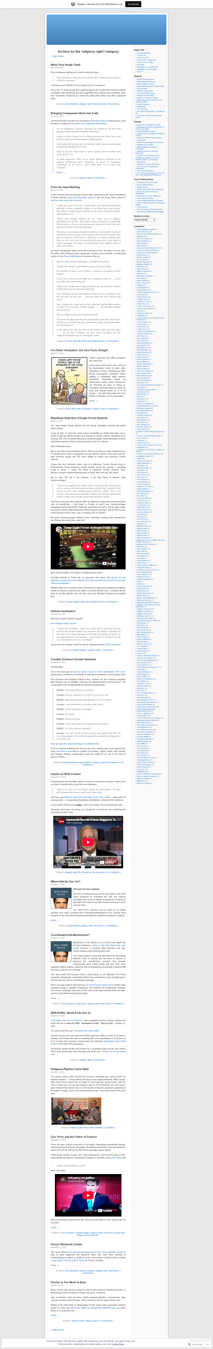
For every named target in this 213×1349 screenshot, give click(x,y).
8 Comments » (114, 104)
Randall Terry (142, 588)
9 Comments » (111, 926)
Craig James (142, 324)
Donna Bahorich (143, 375)
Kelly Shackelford (143, 491)
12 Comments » (106, 1321)
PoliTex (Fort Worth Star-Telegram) (150, 189)
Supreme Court (143, 683)
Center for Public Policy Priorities (149, 138)
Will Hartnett (141, 781)
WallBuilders (141, 771)
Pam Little (141, 551)
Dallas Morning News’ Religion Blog (150, 86)
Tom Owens (141, 753)
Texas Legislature (144, 713)
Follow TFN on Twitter (145, 62)
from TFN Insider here (111, 644)
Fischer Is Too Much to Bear (68, 1282)
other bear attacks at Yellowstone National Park (92, 1308)
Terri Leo (140, 695)
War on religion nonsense (147, 776)
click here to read (64, 751)
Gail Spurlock (142, 420)
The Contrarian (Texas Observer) (149, 209)
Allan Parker (141, 243)
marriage (140, 524)
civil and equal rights (145, 308)
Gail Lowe (141, 417)
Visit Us (140, 72)
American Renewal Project (147, 250)
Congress (140, 315)
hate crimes (141, 438)
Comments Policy (143, 53)
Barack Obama (143, 262)
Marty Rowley (142, 528)
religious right (85, 104)
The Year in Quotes (144, 732)
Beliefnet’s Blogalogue (145, 79)
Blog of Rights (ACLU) (145, 84)
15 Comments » (112, 341)
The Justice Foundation (146, 725)
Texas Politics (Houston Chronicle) (150, 200)
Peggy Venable (143, 567)
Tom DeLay (141, 746)
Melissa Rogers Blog (145, 91)
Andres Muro (142, 255)
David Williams (142, 362)
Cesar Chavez (142, 297)
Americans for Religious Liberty (149, 125)
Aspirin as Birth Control (66, 774)
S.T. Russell (141, 646)
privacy (139, 584)
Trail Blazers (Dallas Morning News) (150, 212)
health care (141, 443)
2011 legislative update (146, 229)
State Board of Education (147, 667)
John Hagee (142, 479)
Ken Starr (140, 496)
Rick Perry (98, 926)
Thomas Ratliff (142, 736)
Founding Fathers (144, 410)
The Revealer (142, 109)
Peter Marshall (142, 572)
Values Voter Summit (92, 1127)
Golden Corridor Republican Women (151, 431)
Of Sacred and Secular (146, 93)
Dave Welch (141, 345)
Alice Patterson (143, 241)
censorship (141, 294)
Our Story (140, 65)
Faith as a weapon (144, 403)
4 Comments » (99, 178)
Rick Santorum (99, 104)
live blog (140, 517)
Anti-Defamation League (146, 131)
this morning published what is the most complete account (96, 1252)
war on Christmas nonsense (147, 774)
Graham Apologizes (63, 611)
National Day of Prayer (145, 544)
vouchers (140, 769)
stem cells (141, 669)
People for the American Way (148, 155)
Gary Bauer (141, 422)
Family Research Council (146, 406)
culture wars (141, 329)
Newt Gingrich (85, 762)
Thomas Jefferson (144, 734)
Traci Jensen (142, 755)
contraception (142, 322)
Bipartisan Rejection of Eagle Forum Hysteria (79, 418)
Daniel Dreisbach (143, 343)
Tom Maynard (142, 750)
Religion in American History (147, 98)
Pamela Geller (142, 553)
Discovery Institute (144, 371)
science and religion (144, 658)
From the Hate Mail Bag (65, 187)
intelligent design (143, 456)
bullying (140, 285)
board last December (77, 197)
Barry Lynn (141, 266)
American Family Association (148, 248)
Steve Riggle (142, 674)
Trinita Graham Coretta (146, 757)
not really (116, 1158)
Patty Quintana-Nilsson (146, 565)
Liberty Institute (143, 512)
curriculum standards (145, 331)
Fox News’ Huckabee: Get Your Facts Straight (79, 350)
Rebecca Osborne (144, 600)
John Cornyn (142, 475)
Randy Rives (142, 591)
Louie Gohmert (143, 521)
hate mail (86, 341)
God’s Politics (142, 88)
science (140, 653)
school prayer (142, 651)
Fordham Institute (144, 408)
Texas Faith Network (73, 256)
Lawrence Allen (143, 503)
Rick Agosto (141, 623)
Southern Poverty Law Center (148, 164)
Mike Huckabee (84, 409)
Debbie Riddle (142, 366)
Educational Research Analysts (149, 385)
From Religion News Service (64, 623)
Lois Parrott (141, 519)
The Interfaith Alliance (145, 171)
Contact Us (141, 55)
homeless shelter (98, 121)
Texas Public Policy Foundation (149, 718)
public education (143, 586)
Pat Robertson (142, 560)
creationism (141, 327)
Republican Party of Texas (147, 620)
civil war (140, 311)
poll (138, 581)
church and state (73, 341)
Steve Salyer (142, 676)
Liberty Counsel (143, 510)
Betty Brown (141, 269)
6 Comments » (112, 409)
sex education (98, 872)
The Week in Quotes (145, 730)
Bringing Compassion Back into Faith (74, 113)
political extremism (144, 579)
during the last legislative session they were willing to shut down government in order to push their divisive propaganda (88, 580)
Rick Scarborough (144, 632)
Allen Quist (141, 245)
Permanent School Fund (146, 570)
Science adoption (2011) (146, 655)
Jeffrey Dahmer (143, 468)
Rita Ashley (141, 634)
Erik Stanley (141, 394)
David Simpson (143, 359)
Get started (133, 4)
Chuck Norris (142, 304)
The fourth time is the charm (86, 1031)
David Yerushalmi (143, 364)
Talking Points (142, 686)
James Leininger (86, 1271)
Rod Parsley (141, 641)
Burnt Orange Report (145, 185)
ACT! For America (143, 239)
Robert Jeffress (143, 639)
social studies (142, 665)
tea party (140, 688)
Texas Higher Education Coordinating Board (145, 710)
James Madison (143, 463)
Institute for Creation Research (149, 454)
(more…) (61, 172)
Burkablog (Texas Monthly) (147, 182)
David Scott (141, 357)
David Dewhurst (143, 352)
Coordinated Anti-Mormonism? (70, 935)
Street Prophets (143, 104)
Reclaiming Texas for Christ (147, 602)
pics (81, 1088)
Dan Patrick (71, 409)
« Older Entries (57, 56)
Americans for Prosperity (146, 252)
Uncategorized (142, 760)
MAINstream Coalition (145, 145)
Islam (69, 602)
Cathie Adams (142, 290)
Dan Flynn (141, 336)
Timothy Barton (143, 741)
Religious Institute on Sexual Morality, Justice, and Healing (147, 158)
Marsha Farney (143, 526)
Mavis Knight (142, 533)
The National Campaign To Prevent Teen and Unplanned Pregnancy (150, 174)
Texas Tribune (142, 207)
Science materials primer (146, 660)
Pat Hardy (141, 558)
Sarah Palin (141, 648)
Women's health (143, 783)
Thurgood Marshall (144, 739)
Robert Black (142, 637)
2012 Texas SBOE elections (148, 234)
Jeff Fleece (141, 465)
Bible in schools (143, 271)
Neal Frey (140, 546)
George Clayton (143, 427)
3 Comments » (117, 1003)
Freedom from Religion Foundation (150, 142)
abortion (140, 236)
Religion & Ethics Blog (145, 95)
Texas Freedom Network (146, 707)
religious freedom (143, 609)
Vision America (142, 767)
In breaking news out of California (66, 1020)
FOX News (141, 413)
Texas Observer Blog (145, 198)
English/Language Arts (146, 389)
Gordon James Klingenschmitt (148, 436)
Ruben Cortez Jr (143, 644)
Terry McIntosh (142, 697)
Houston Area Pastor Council (148, 445)
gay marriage (142, 424)
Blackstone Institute (144, 276)
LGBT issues (142, 507)
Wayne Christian (143, 778)
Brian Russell (142, 280)
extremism (141, 401)
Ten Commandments (145, 693)
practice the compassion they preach (90, 124)
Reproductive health (145, 618)
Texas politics (142, 716)
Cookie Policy (118, 1344)
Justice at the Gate (144, 486)
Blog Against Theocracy (146, 81)
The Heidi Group (143, 723)
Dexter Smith (142, 368)
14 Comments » (113, 872)
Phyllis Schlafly (142, 577)
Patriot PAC (141, 563)
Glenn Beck (141, 429)
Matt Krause (141, 531)
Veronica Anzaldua (144, 764)
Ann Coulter (141, 259)
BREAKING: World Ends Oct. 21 (71, 1012)
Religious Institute (144, 611)
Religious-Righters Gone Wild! (70, 1069)
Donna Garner (142, 378)
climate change (82, 1233)
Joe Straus (141, 472)
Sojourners (141, 162)
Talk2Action (141, 107)
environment (142, 392)
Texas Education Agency (146, 702)
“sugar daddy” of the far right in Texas (67, 1260)
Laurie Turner (142, 500)
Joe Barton (141, 470)
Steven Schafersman (145, 679)
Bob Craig (141, 278)
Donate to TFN (142, 58)
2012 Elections (71, 104)
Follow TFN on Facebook (146, 60)
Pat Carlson (141, 556)
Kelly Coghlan (142, 489)
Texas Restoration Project (147, 720)
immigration (141, 447)
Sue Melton (141, 681)
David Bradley (142, 350)
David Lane (81, 1003)
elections (140, 387)
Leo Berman (142, 505)
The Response (142, 727)
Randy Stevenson (144, 593)
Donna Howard (143, 380)
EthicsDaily (141, 140)
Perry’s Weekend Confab (66, 1244)
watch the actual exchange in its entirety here (79, 744)
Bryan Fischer (78, 1321)
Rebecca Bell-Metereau (146, 598)
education (141, 382)
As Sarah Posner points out (98, 985)
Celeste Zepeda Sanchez (147, 292)
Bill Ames (140, 273)
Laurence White (143, 498)
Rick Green (141, 625)
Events (139, 396)
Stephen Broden (143, 672)
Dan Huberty (142, 338)
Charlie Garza (142, 299)
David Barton (74, 926)
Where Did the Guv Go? (65, 881)
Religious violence (144, 616)
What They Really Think (66, 64)
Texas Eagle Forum (95, 602)
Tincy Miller (141, 743)
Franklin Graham (79, 650)
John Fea (140, 477)
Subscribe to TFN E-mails (146, 69)
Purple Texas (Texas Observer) (149, 196)
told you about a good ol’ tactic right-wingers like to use (99, 672)
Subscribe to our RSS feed (147, 67)
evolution (140, 399)
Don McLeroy (142, 373)
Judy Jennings (142, 482)
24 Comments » (92, 1235)
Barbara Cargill (142, 264)
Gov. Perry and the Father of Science (74, 1136)
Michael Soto (142, 535)
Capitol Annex (142, 187)
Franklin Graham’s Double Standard (73, 659)
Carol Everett (142, 287)
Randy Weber (142, 595)
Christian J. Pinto (143, 301)
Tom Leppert (142, 748)
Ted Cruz (140, 690)
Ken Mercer (141, 493)
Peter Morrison (142, 574)
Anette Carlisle (142, 257)
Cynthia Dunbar (143, 334)
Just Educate (142, 484)
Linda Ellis (141, 514)
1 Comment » (108, 650)
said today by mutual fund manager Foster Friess (82, 797)
